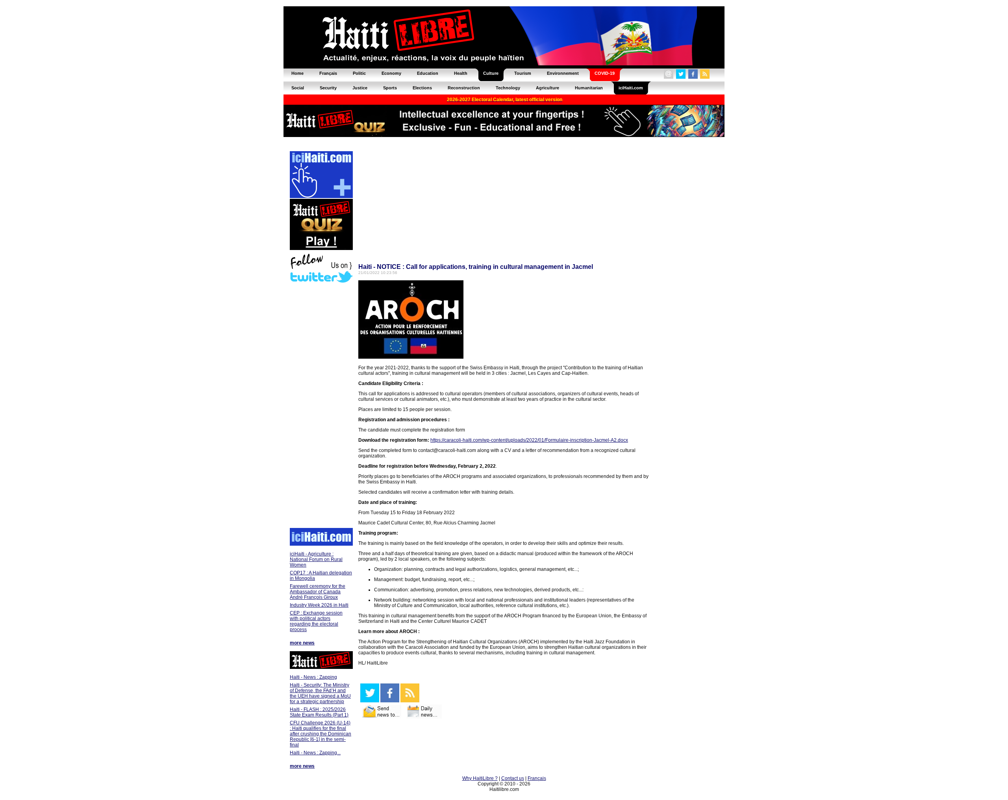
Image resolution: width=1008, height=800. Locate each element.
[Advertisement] (321, 406)
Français (537, 778)
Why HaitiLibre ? (480, 778)
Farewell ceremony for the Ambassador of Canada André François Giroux (317, 591)
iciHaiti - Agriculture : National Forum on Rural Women (316, 559)
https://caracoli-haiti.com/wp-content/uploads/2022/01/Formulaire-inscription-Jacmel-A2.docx (529, 440)
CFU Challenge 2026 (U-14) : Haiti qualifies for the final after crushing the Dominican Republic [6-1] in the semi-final (320, 734)
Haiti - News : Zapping (313, 677)
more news (302, 643)
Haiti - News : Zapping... (315, 753)
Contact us (512, 778)
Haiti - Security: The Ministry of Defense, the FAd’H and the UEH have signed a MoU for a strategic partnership (320, 693)
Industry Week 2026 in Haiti (319, 605)
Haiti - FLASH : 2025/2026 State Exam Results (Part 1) (319, 712)
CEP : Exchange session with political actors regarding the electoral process (316, 621)
